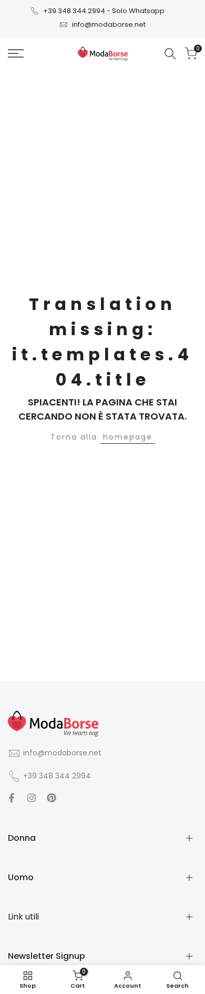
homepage (127, 437)
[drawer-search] (170, 54)
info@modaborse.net (109, 24)
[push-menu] (16, 53)
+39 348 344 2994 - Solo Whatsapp (104, 11)
